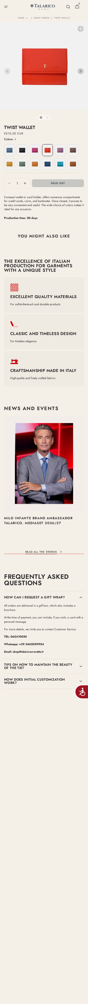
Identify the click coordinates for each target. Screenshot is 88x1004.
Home (21, 18)
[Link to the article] (44, 480)
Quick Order (42, 18)
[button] (6, 6)
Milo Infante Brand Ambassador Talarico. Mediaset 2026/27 (38, 520)
